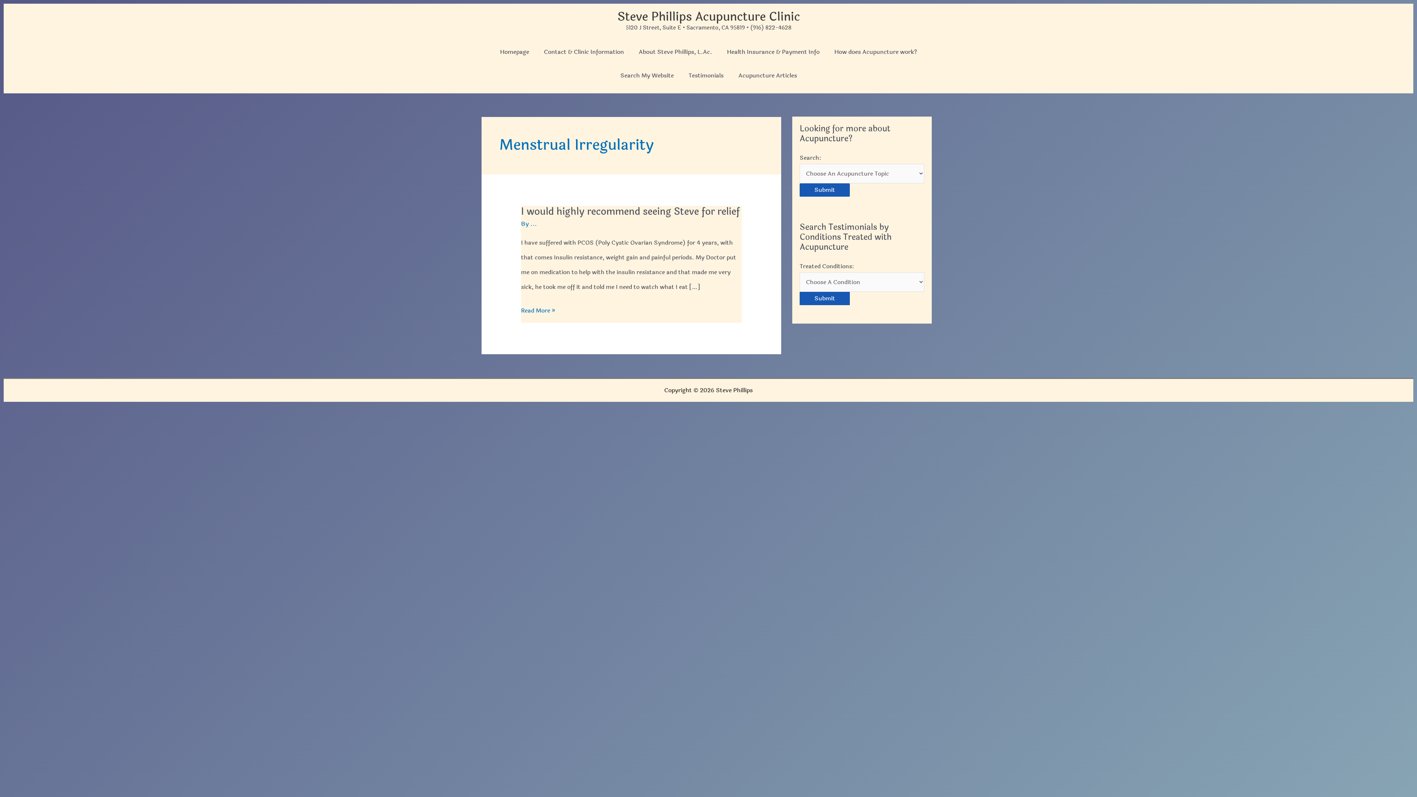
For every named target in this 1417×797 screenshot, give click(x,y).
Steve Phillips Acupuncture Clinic (708, 17)
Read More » (538, 312)
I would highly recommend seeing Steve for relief (630, 211)
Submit (824, 189)
